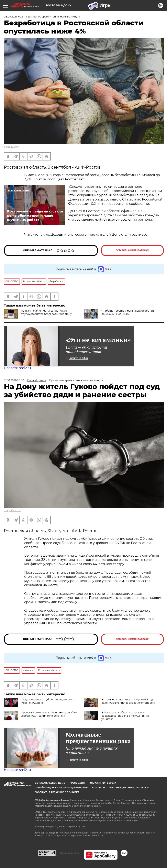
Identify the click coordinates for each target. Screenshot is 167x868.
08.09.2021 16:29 (13, 16)
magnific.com (12, 510)
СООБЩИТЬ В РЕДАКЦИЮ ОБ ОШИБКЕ (57, 792)
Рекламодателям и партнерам (129, 787)
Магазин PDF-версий (103, 783)
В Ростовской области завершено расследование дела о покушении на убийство (125, 716)
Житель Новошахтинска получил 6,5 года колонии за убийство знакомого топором (128, 701)
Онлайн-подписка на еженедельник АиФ (61, 787)
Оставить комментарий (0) (132, 250)
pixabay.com (12, 146)
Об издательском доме (50, 783)
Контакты (98, 787)
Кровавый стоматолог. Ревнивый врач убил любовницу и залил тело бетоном (49, 714)
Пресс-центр (77, 783)
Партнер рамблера (69, 853)
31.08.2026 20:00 (14, 380)
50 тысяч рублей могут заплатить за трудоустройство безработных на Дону (46, 312)
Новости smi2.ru (17, 368)
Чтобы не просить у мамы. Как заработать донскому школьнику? (128, 312)
